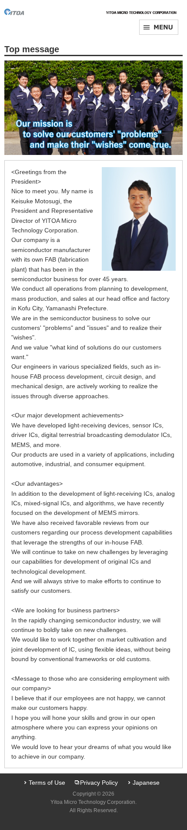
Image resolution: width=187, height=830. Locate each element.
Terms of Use (47, 782)
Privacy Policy (99, 782)
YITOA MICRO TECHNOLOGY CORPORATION (23, 12)
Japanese (146, 782)
